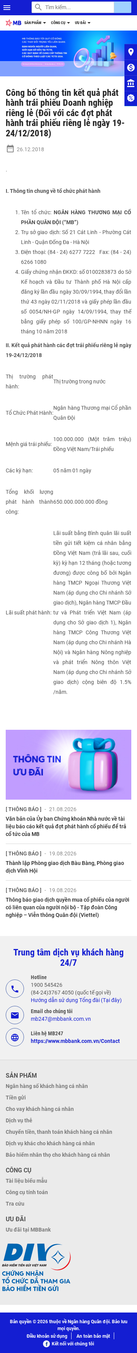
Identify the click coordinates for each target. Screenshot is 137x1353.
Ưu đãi (81, 23)
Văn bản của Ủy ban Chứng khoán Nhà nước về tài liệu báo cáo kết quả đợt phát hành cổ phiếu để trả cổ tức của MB (66, 826)
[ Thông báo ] (23, 809)
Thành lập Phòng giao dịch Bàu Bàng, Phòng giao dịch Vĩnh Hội (65, 867)
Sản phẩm (33, 23)
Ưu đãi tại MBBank (28, 1230)
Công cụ (58, 23)
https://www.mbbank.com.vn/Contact (75, 1041)
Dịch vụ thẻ (19, 1120)
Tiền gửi (16, 1097)
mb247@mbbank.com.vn (61, 1019)
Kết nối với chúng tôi (73, 1344)
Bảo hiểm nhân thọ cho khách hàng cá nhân (58, 1155)
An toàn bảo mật (93, 1336)
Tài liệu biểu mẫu (26, 1181)
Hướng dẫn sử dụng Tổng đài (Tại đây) (76, 1000)
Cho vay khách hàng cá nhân (40, 1109)
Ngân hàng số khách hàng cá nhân (47, 1086)
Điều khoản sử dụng (47, 1336)
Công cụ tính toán (27, 1192)
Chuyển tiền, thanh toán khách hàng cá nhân (59, 1132)
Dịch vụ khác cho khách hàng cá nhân (50, 1143)
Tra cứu (15, 1204)
